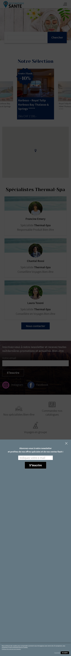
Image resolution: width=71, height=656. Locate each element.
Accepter (65, 652)
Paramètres (57, 652)
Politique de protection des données (11, 649)
